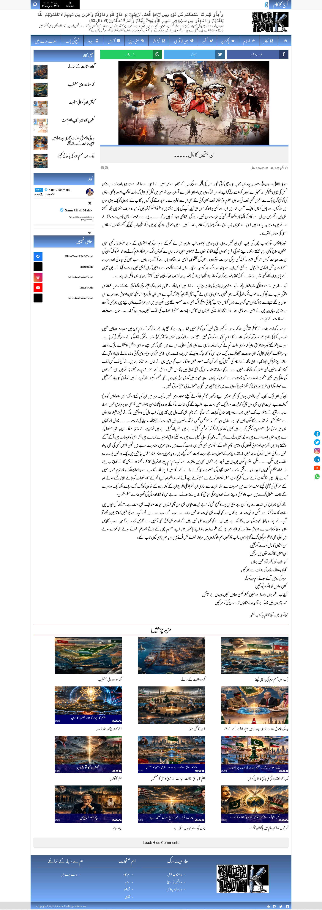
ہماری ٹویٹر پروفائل (174, 889)
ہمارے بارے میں (46, 41)
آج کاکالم (269, 614)
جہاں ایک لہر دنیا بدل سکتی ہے (189, 827)
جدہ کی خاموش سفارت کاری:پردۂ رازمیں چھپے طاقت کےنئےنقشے (256, 728)
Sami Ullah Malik (78, 210)
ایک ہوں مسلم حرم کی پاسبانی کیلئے (271, 679)
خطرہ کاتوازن (116, 778)
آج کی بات (72, 41)
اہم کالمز (127, 874)
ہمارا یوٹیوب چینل (174, 874)
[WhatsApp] (317, 476)
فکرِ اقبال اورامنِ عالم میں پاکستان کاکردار (269, 827)
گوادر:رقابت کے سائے (193, 679)
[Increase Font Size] (106, 167)
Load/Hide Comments (161, 842)
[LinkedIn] (317, 459)
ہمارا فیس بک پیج (174, 882)
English (70, 6)
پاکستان (259, 614)
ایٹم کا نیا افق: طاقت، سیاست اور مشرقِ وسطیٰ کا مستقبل (178, 778)
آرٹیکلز (127, 889)
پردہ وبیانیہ (117, 827)
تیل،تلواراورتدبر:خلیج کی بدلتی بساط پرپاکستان (268, 778)
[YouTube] (317, 468)
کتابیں (127, 897)
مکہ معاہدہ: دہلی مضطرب (249, 5)
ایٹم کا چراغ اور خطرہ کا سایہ (109, 728)
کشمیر (252, 614)
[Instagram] (317, 451)
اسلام (127, 882)
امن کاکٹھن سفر (197, 728)
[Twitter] (317, 442)
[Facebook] (317, 433)
